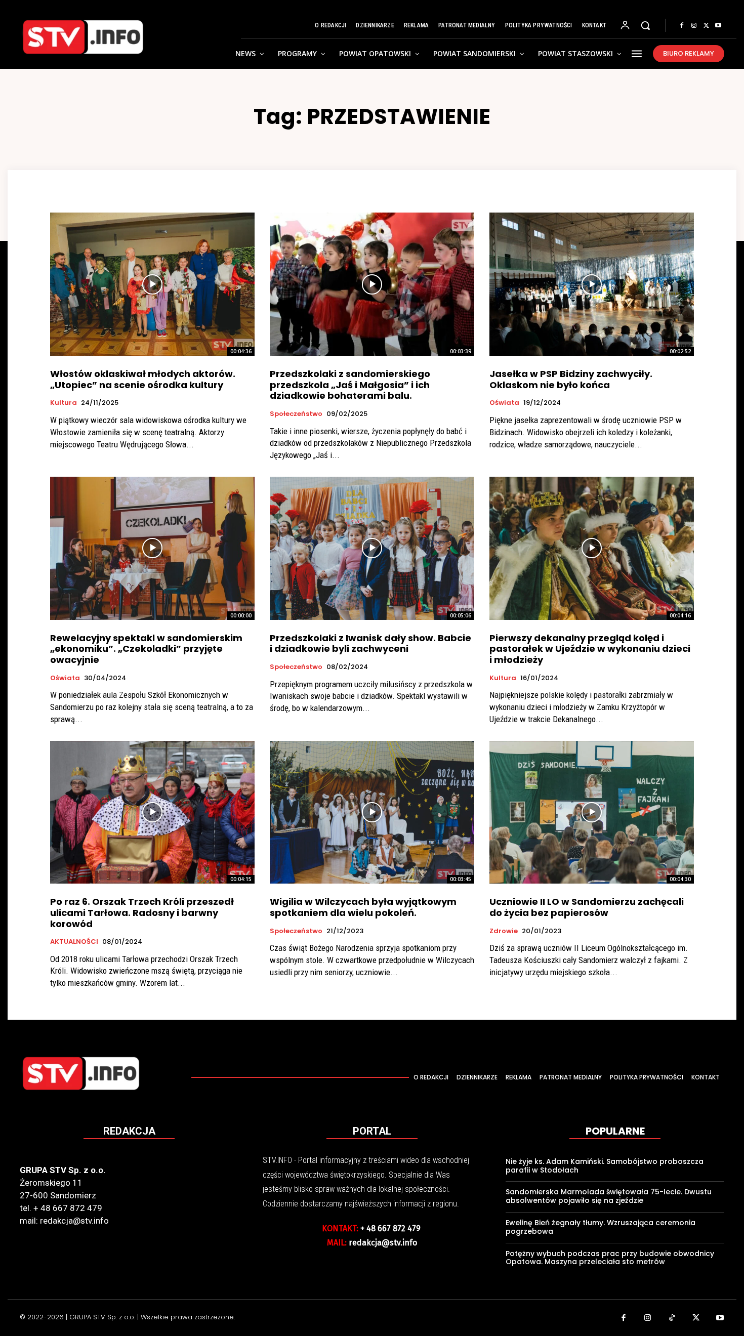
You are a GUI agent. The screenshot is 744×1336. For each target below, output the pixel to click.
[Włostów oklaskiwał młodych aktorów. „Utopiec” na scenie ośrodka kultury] (152, 284)
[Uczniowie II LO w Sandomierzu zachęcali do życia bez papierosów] (591, 812)
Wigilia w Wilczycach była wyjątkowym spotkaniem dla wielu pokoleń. (363, 907)
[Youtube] (718, 26)
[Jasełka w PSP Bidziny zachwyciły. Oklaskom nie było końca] (591, 284)
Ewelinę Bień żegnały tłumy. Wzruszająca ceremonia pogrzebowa (600, 1227)
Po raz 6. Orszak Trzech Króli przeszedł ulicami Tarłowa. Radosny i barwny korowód (142, 912)
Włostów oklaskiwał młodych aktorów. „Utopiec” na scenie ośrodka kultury (142, 379)
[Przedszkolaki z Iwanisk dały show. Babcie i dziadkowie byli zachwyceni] (372, 548)
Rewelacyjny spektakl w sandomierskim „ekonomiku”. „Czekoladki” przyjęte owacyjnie (146, 649)
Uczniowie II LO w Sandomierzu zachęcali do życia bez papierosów (586, 907)
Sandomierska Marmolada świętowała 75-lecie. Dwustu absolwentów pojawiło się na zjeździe (609, 1196)
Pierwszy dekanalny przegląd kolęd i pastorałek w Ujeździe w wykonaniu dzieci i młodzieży (589, 649)
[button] (645, 25)
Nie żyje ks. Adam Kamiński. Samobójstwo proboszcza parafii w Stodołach (605, 1165)
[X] (706, 26)
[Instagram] (694, 26)
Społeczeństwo (296, 414)
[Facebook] (682, 26)
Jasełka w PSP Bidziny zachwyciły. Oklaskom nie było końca (570, 379)
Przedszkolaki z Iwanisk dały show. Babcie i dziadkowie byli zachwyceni (370, 643)
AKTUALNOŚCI (74, 942)
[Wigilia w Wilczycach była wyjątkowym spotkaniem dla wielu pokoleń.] (372, 812)
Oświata (504, 403)
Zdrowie (503, 931)
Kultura (63, 403)
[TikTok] (672, 1318)
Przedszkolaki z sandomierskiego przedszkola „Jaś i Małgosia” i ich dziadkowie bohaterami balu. (350, 384)
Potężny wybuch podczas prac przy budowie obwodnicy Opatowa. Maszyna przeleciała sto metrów (610, 1257)
